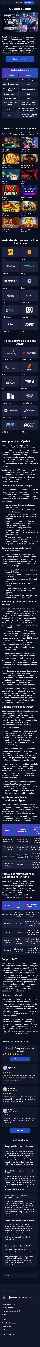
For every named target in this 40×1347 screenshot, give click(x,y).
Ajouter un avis (20, 1059)
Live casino (15, 133)
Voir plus (20, 1130)
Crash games (23, 133)
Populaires (5, 134)
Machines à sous (32, 133)
